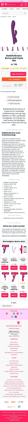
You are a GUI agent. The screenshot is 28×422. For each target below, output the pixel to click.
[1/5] (4, 283)
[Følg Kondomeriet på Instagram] (6, 314)
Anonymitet (21, 1)
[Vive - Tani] (23, 273)
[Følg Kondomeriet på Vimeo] (21, 314)
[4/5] (23, 283)
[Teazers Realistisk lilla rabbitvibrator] (5, 273)
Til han (12, 9)
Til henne (4, 9)
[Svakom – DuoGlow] (14, 245)
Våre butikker (14, 342)
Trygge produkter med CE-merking (14, 371)
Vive (23, 284)
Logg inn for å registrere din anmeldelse (14, 236)
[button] (1, 32)
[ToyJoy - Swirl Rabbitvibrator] (5, 245)
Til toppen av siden (14, 420)
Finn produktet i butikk (9, 91)
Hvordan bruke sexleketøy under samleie (14, 396)
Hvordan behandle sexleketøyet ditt (14, 384)
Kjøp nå (4, 268)
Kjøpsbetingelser (14, 344)
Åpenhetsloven (14, 348)
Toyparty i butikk (13, 369)
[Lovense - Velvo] (23, 245)
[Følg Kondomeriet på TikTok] (15, 317)
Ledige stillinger (14, 373)
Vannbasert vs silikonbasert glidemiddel (14, 386)
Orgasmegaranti (14, 363)
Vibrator (6, 182)
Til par (18, 9)
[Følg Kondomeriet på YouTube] (17, 314)
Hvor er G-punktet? (14, 392)
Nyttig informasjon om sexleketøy (14, 382)
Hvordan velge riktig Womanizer (14, 394)
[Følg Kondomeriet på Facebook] (14, 314)
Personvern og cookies (14, 346)
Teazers (5, 284)
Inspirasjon (14, 354)
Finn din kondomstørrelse (14, 388)
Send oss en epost (14, 328)
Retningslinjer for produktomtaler (14, 352)
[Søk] (25, 13)
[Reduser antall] (3, 74)
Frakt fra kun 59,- (14, 103)
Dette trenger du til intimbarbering (14, 390)
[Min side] (21, 4)
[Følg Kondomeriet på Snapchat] (10, 314)
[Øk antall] (8, 74)
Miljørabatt (14, 367)
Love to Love (14, 53)
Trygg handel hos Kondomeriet (14, 365)
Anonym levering (13, 97)
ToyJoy (4, 257)
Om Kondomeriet (14, 361)
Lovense (23, 257)
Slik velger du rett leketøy (14, 379)
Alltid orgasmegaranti (15, 100)
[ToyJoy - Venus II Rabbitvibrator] (14, 273)
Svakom (14, 257)
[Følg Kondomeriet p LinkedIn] (12, 317)
